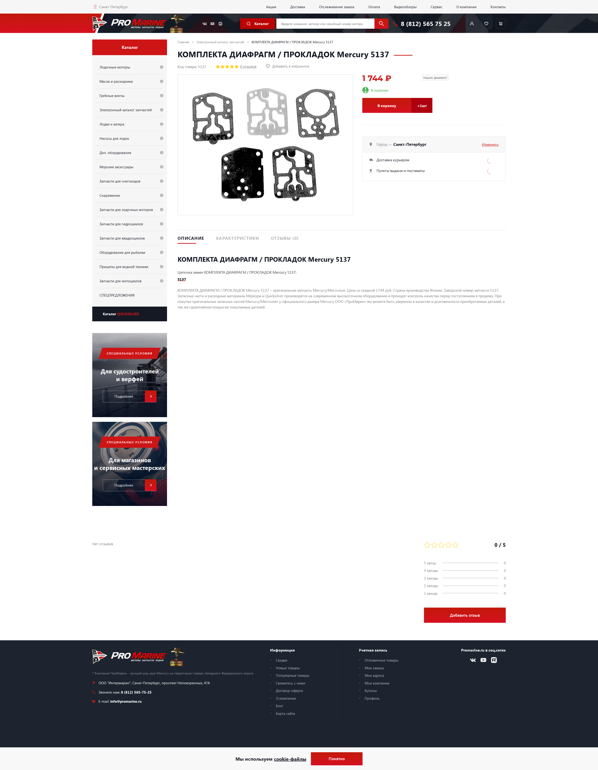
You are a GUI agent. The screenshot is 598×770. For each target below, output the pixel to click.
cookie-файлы (290, 759)
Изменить (490, 144)
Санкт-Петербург (113, 6)
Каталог (121, 314)
